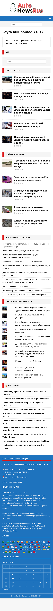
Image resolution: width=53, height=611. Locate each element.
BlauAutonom (25, 526)
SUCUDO (5, 493)
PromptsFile (27, 528)
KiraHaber (27, 505)
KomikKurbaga (19, 513)
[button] (49, 18)
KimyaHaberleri (19, 495)
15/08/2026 (19, 129)
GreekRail (34, 526)
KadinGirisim (39, 495)
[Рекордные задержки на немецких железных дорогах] (7, 209)
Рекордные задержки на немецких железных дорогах (31, 208)
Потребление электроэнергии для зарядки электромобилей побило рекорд (32, 110)
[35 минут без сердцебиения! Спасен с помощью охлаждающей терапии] (7, 193)
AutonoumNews (17, 523)
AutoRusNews (17, 528)
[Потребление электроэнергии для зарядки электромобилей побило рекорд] (7, 109)
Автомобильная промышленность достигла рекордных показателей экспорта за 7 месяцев (29, 354)
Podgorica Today (11, 531)
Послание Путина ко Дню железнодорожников (22, 290)
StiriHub (5, 528)
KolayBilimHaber (31, 503)
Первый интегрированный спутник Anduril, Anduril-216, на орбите (31, 140)
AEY (32, 505)
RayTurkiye (39, 513)
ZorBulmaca (6, 516)
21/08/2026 (19, 99)
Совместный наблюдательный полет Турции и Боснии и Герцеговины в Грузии (32, 80)
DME (10, 528)
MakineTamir (35, 500)
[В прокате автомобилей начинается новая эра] (7, 125)
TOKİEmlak (6, 518)
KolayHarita (29, 513)
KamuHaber (17, 500)
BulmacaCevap (8, 513)
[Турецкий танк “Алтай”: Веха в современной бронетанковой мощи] (7, 163)
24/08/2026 (19, 86)
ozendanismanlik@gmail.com (16, 477)
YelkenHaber (7, 500)
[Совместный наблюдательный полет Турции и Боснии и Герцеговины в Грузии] (7, 79)
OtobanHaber (17, 505)
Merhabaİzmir (29, 498)
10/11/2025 (19, 169)
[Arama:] (26, 24)
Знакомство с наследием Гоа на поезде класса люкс (31, 178)
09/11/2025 (19, 213)
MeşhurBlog (45, 516)
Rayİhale (37, 516)
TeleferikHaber (23, 493)
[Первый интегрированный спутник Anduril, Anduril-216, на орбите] (7, 139)
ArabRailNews (7, 526)
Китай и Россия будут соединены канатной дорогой (24, 294)
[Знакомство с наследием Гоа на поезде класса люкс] (7, 179)
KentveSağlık (17, 516)
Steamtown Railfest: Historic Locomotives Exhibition (25, 441)
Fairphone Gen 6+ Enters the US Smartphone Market (25, 398)
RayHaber (13, 493)
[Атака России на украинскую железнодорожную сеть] (7, 223)
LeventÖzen (30, 495)
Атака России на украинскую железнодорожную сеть (31, 222)
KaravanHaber (40, 498)
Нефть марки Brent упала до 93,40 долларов (31, 95)
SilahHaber (6, 503)
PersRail (16, 526)
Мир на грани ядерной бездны (15, 286)
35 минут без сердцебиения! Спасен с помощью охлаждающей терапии (30, 193)
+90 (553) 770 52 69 (11, 475)
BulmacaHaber (8, 508)
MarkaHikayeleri (40, 505)
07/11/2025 (19, 183)
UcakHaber (26, 500)
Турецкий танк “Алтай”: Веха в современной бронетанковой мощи (32, 163)
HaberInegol (7, 505)
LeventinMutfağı (28, 516)
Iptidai (43, 500)
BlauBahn (27, 523)
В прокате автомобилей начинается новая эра (28, 125)
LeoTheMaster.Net (18, 503)
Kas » (6, 589)
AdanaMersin (18, 498)
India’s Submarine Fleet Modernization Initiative (23, 409)
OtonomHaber (7, 495)
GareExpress (36, 523)
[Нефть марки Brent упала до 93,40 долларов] (7, 95)
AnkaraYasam (7, 498)
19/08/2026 (19, 116)
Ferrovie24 (42, 526)
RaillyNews (13, 385)
